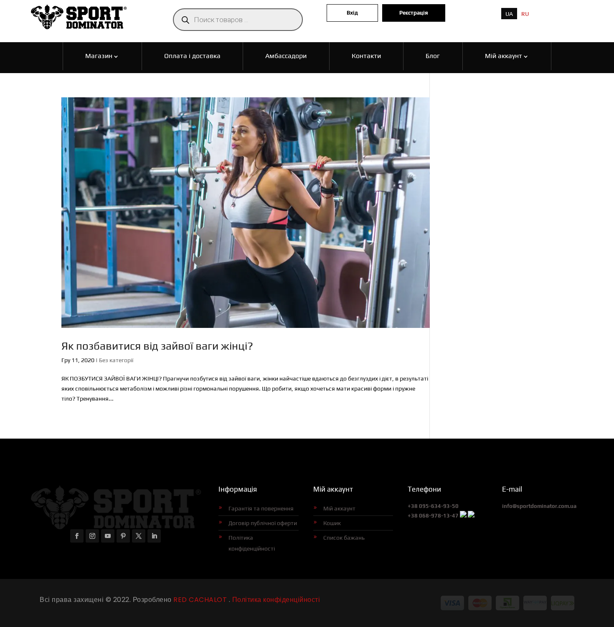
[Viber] (463, 516)
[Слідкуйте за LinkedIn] (154, 536)
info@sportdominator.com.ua (539, 506)
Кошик (332, 523)
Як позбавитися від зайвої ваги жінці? (157, 346)
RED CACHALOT (199, 599)
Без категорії (116, 360)
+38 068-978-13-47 (433, 516)
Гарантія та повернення (261, 508)
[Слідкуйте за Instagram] (92, 536)
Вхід (352, 13)
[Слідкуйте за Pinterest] (123, 536)
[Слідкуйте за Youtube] (107, 536)
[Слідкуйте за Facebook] (77, 536)
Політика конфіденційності (251, 543)
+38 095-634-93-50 (433, 506)
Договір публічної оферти (262, 523)
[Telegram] (471, 516)
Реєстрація (413, 13)
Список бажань (344, 537)
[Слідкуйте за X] (138, 536)
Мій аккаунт (339, 508)
